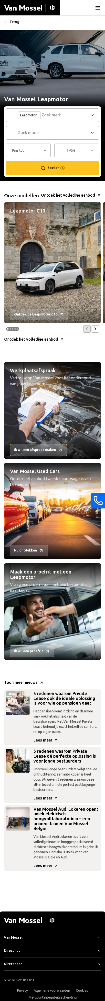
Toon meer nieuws (21, 682)
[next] (95, 329)
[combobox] (65, 115)
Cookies (82, 991)
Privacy (22, 991)
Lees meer (42, 740)
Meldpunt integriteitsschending (53, 997)
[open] (98, 8)
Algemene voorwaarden (52, 991)
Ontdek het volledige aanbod (68, 195)
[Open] (94, 115)
